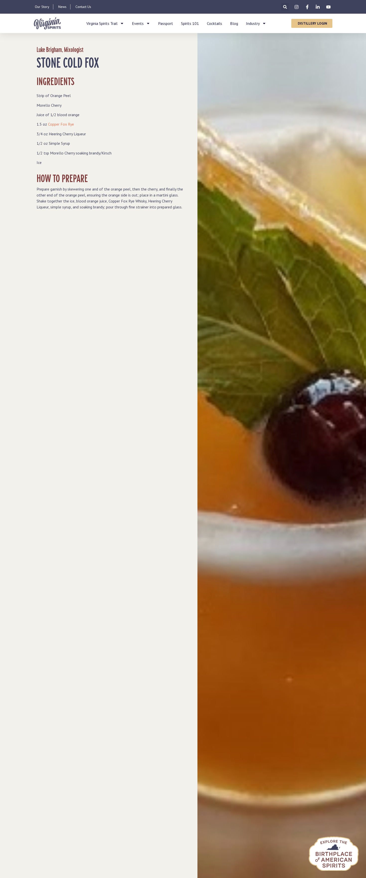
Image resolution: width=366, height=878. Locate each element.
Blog (234, 23)
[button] (285, 7)
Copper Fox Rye (61, 124)
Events (138, 23)
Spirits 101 (190, 23)
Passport (165, 23)
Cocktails (214, 23)
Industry (253, 23)
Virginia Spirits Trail (102, 23)
